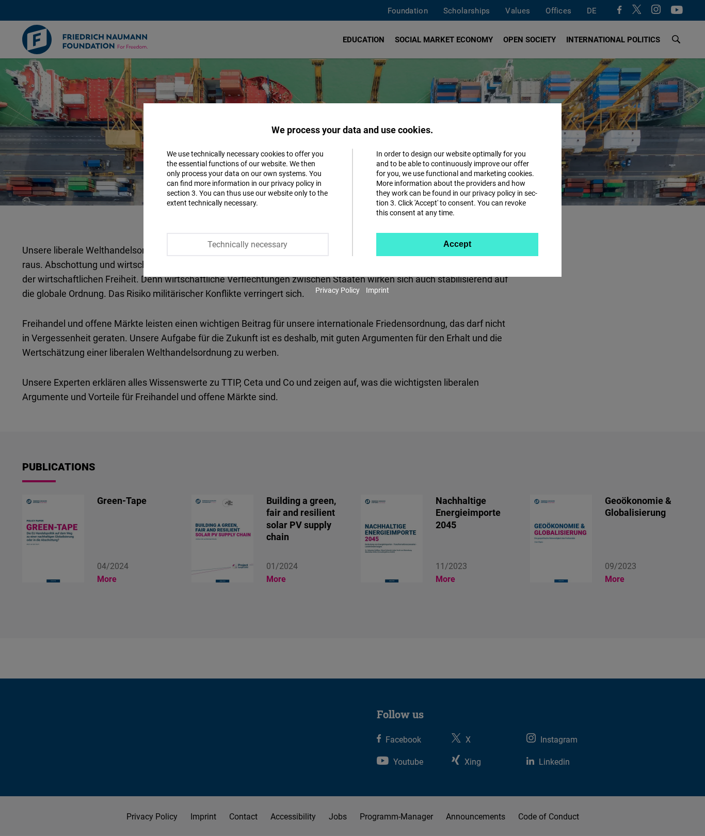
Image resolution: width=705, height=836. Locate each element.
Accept (457, 244)
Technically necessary (247, 244)
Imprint (377, 290)
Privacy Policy (337, 290)
